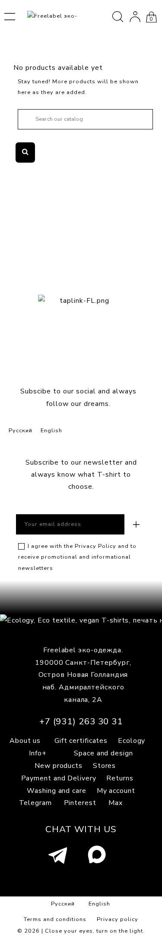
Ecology (131, 740)
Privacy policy (117, 919)
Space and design (103, 753)
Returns (119, 778)
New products (59, 765)
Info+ (38, 753)
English (51, 430)
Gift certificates (81, 740)
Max (115, 803)
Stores (104, 765)
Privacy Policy (95, 546)
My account (116, 791)
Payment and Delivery (58, 778)
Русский (20, 430)
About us (25, 740)
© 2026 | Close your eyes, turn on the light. (81, 931)
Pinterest (80, 803)
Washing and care (56, 791)
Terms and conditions (55, 919)
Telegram (35, 803)
